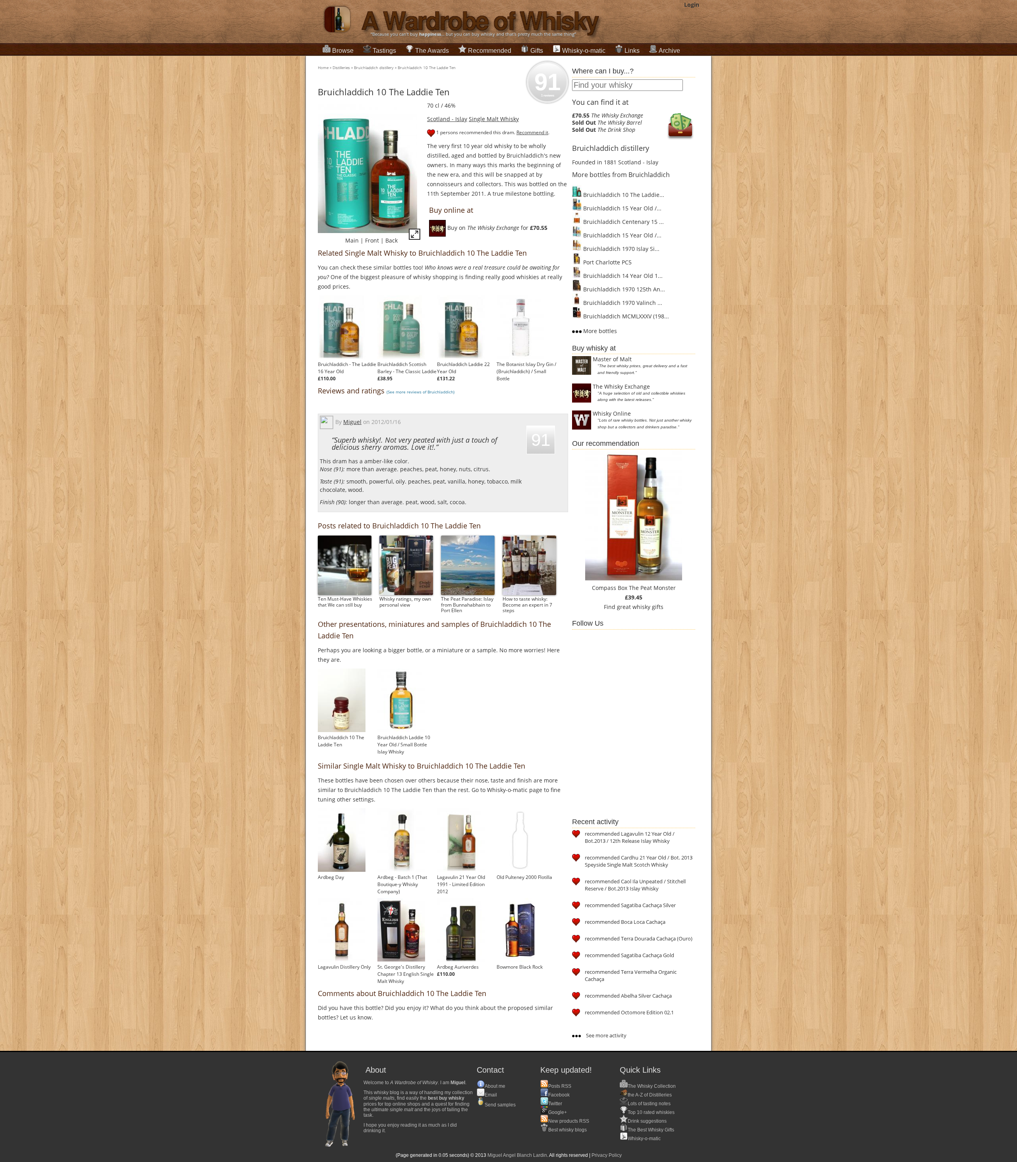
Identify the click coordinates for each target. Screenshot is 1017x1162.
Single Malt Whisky (494, 119)
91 (547, 83)
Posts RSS (559, 1086)
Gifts (536, 50)
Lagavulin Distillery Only (344, 967)
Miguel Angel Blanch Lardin (517, 1155)
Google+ (557, 1112)
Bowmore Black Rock (520, 967)
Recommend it (532, 132)
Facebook (559, 1095)
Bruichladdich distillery (374, 67)
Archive (669, 50)
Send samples (500, 1105)
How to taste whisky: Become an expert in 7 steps (527, 604)
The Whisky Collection (652, 1086)
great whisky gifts (640, 607)
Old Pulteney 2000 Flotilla (524, 877)
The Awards (432, 50)
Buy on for (496, 227)
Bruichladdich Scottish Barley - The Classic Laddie (407, 368)
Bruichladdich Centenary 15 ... (623, 221)
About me (495, 1086)
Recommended (489, 50)
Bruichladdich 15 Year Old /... (621, 208)
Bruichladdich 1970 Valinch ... (622, 302)
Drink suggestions (647, 1121)
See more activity (605, 1035)
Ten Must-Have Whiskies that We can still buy (345, 601)
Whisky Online (612, 413)
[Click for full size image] (414, 236)
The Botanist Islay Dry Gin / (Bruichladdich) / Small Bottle (526, 371)
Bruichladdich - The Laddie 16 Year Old (347, 368)
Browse (343, 50)
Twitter (555, 1103)
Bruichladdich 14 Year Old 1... (622, 275)
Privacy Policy (607, 1155)
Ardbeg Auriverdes (458, 967)
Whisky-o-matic (583, 50)
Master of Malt (612, 359)
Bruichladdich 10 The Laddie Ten (427, 67)
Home (323, 67)
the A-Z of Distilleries (650, 1095)
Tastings (384, 50)
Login (691, 4)
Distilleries (341, 67)
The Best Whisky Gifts (651, 1130)
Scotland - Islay (447, 119)
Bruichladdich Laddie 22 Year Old (463, 368)
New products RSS (568, 1121)
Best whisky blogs (567, 1130)
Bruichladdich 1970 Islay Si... (620, 248)
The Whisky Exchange (621, 386)
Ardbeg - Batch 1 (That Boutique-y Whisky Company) (402, 884)
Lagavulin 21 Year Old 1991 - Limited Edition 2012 (461, 884)
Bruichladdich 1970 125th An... (623, 289)
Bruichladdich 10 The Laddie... (623, 194)
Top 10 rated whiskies (651, 1112)
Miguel (352, 422)
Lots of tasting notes (649, 1103)
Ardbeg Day (331, 877)
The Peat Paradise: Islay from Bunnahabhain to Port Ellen (467, 604)
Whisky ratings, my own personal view (405, 601)
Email (491, 1095)
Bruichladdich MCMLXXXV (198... (625, 316)
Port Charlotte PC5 (607, 262)
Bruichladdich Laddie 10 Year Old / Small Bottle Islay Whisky (403, 744)
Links (632, 50)
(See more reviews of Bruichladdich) (420, 392)
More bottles (599, 331)
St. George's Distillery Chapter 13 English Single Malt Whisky (405, 974)
